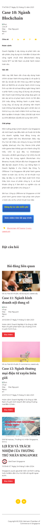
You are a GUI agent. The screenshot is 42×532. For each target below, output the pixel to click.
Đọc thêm (8, 335)
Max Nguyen (13, 29)
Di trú (4, 442)
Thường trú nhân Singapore (26, 439)
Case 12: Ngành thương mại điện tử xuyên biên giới (19, 373)
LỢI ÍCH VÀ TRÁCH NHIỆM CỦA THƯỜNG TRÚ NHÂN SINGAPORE (20, 451)
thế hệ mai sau (8, 439)
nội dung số (24, 294)
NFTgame (21, 228)
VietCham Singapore (16, 461)
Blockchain (11, 228)
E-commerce (24, 364)
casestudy (6, 231)
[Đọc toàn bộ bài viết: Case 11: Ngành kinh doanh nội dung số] (21, 281)
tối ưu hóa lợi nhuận (10, 294)
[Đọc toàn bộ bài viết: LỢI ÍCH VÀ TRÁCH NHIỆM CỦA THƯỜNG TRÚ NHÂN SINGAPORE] (21, 427)
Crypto (28, 228)
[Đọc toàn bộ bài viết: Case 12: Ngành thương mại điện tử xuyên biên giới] (21, 352)
